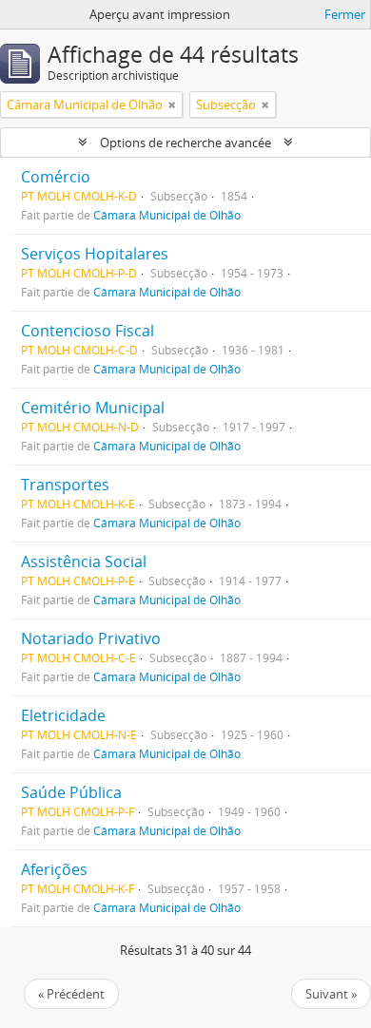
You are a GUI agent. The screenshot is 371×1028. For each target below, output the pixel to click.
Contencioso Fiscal (87, 330)
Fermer (344, 14)
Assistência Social (83, 561)
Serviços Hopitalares (94, 253)
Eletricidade (63, 715)
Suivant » (331, 993)
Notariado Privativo (91, 638)
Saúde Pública (71, 792)
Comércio (55, 176)
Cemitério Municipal (93, 407)
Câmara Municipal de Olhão (167, 214)
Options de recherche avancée (185, 142)
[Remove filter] (172, 104)
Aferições (54, 869)
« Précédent (71, 993)
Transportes (65, 484)
